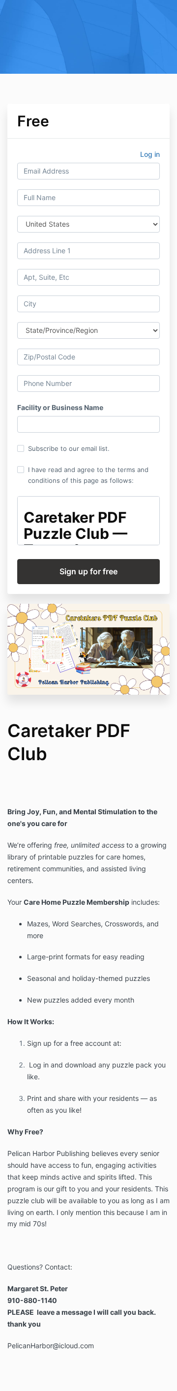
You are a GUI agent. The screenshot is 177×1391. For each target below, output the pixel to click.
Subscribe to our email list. (69, 448)
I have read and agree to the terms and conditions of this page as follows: (88, 475)
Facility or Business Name (60, 407)
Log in (150, 154)
